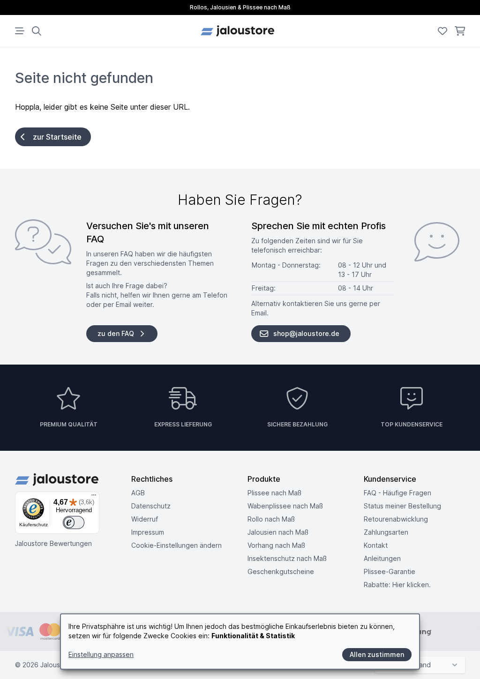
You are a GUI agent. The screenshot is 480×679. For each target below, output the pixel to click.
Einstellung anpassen (101, 654)
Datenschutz (151, 506)
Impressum (147, 532)
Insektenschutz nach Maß (287, 558)
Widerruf (144, 519)
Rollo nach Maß (271, 519)
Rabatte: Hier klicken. (397, 585)
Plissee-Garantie (389, 571)
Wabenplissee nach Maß (285, 506)
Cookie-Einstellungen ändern (176, 545)
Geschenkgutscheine (281, 571)
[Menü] (93, 497)
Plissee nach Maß (274, 493)
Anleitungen (382, 558)
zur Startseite (57, 137)
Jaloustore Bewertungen (53, 543)
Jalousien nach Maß (278, 532)
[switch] (73, 522)
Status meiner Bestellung (402, 506)
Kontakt (376, 545)
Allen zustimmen (377, 654)
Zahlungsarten (386, 532)
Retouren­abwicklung (396, 519)
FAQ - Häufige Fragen (397, 493)
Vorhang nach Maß (276, 545)
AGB (138, 493)
